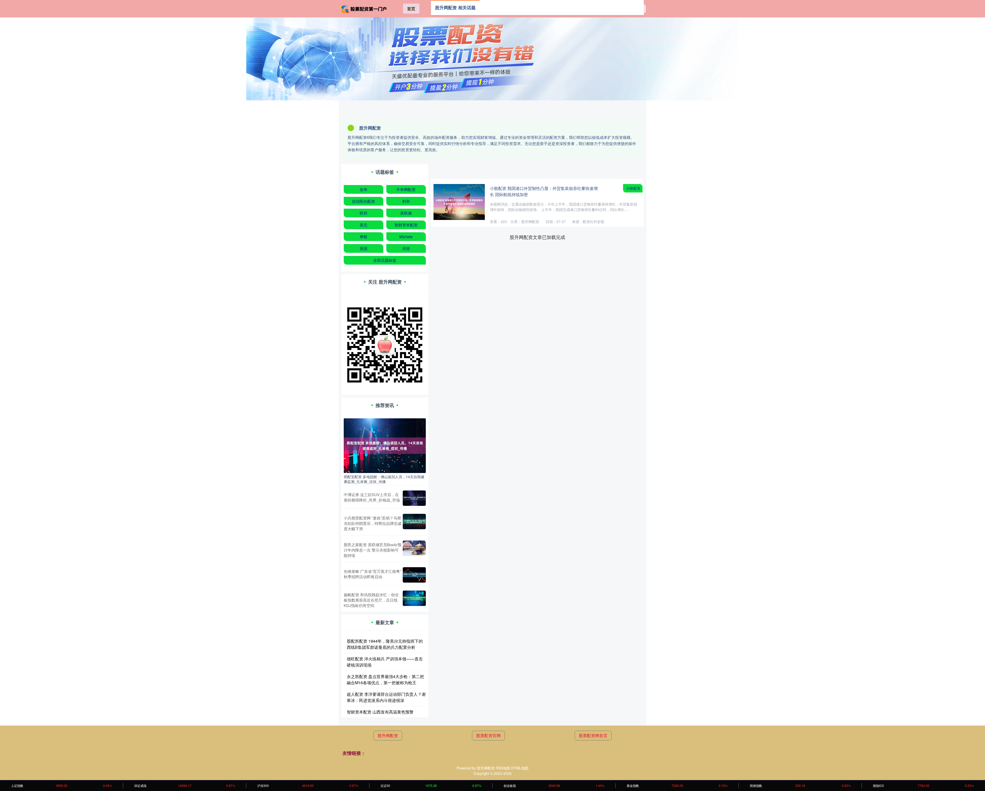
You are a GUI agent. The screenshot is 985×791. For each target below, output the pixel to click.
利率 (406, 201)
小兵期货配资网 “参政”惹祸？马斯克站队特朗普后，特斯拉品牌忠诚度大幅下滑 (372, 523)
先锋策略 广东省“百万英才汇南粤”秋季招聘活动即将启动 (372, 573)
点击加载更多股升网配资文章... (537, 237)
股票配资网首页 (593, 735)
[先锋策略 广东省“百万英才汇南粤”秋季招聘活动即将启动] (414, 575)
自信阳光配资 (363, 201)
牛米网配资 (406, 189)
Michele (405, 236)
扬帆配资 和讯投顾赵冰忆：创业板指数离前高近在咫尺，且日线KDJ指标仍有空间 (371, 600)
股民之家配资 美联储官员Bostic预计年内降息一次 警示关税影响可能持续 (372, 550)
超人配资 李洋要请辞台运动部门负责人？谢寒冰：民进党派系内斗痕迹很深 (386, 697)
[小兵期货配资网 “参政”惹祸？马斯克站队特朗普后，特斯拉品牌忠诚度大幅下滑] (414, 523)
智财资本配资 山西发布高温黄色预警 (380, 712)
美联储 (406, 213)
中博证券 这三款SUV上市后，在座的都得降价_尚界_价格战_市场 (372, 497)
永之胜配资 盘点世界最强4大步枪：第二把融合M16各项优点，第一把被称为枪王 (385, 679)
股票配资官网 (488, 735)
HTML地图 (519, 767)
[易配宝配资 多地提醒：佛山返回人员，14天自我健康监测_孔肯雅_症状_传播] (385, 445)
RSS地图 (503, 767)
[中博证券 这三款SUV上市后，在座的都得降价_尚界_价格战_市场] (414, 498)
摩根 (363, 236)
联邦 (363, 213)
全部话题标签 (384, 260)
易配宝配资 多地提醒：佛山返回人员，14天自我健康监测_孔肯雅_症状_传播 (384, 479)
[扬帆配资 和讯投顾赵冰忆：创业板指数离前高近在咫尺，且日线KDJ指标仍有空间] (414, 600)
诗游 (406, 248)
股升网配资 (388, 735)
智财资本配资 (406, 224)
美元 (363, 224)
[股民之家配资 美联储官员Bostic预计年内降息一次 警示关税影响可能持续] (414, 550)
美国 (363, 248)
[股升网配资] (364, 8)
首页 (411, 9)
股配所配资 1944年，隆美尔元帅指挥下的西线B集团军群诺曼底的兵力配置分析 (385, 644)
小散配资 (633, 188)
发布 (363, 189)
